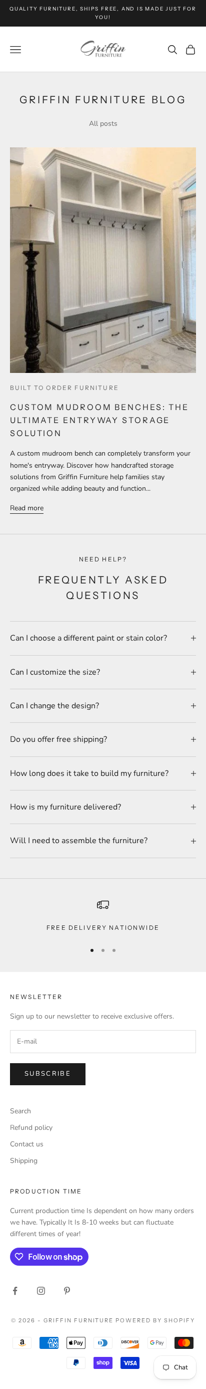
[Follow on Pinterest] (67, 1291)
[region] (103, 916)
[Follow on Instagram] (41, 1291)
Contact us (27, 1144)
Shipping (24, 1160)
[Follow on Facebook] (15, 1291)
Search (20, 1111)
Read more (27, 508)
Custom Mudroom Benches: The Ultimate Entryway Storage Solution (99, 420)
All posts (103, 123)
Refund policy (31, 1127)
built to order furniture (64, 387)
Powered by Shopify (155, 1320)
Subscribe (47, 1073)
